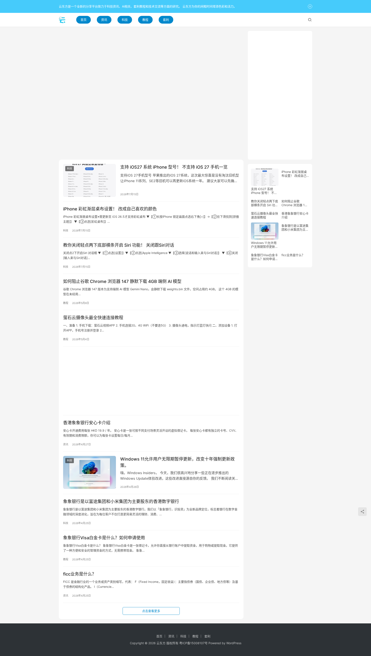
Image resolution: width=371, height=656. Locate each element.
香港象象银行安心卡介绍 (86, 422)
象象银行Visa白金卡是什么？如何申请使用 (104, 537)
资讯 (104, 19)
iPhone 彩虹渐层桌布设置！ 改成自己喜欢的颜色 (110, 209)
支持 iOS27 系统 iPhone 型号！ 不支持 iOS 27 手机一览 (174, 167)
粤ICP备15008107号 (193, 643)
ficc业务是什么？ (79, 574)
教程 (145, 19)
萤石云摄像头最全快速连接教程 (93, 317)
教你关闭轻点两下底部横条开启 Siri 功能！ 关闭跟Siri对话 (118, 245)
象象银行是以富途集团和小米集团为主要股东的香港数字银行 (121, 501)
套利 (166, 19)
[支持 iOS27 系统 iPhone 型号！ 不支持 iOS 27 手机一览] (89, 180)
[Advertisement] (151, 61)
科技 (125, 19)
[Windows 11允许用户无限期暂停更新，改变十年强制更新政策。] (89, 472)
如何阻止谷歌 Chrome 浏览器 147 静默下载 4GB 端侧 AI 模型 (122, 281)
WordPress (233, 643)
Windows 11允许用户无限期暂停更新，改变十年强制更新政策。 (177, 462)
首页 (84, 19)
